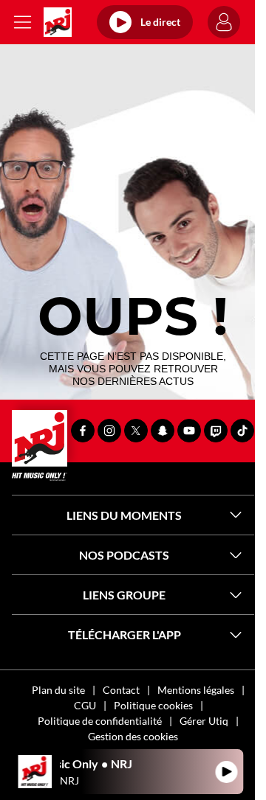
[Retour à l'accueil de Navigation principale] (58, 22)
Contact (121, 690)
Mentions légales (195, 690)
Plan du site (58, 690)
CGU (85, 705)
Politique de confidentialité (100, 720)
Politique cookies (153, 705)
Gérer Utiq (204, 720)
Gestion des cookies (133, 736)
